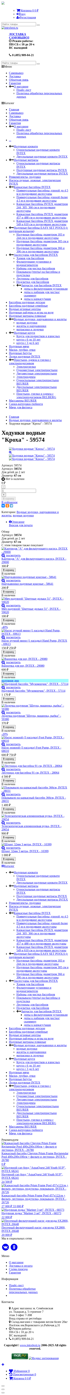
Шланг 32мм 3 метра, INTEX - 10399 (25, 851)
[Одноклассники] (7, 505)
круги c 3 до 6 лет (27, 343)
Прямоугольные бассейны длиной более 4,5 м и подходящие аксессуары (42, 199)
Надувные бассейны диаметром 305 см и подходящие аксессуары (42, 243)
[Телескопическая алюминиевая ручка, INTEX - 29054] (35, 817)
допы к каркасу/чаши (37, 299)
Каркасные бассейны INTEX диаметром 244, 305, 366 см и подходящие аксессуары (42, 207)
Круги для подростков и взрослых (38, 336)
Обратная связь (18, 79)
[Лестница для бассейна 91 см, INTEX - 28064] (35, 766)
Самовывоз (16, 73)
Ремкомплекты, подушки (25, 176)
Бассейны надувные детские (27, 302)
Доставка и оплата (20, 1265)
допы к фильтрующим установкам (46, 288)
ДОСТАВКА (17, 34)
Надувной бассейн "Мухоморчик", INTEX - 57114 (33, 690)
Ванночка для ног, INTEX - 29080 (22, 665)
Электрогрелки (26, 366)
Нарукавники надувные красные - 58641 (27, 583)
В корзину (8, 498)
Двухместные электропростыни (36, 373)
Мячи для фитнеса (20, 407)
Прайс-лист (23, 90)
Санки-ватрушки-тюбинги (26, 404)
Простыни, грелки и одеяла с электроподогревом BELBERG (36, 395)
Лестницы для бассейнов (32, 278)
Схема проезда (18, 1269)
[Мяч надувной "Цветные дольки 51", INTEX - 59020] (35, 600)
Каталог (9, 866)
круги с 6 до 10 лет (28, 339)
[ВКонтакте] (3, 505)
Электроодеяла (25, 376)
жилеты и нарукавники (31, 326)
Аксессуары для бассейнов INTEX (36, 254)
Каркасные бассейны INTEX (32, 187)
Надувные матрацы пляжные (27, 315)
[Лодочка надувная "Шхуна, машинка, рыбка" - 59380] (35, 707)
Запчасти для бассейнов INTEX (41, 285)
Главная (14, 109)
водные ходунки (26, 322)
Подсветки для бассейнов (32, 282)
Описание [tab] (18, 521)
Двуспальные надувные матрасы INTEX (42, 173)
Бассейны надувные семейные (28, 305)
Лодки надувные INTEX (24, 356)
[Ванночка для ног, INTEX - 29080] (35, 659)
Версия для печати (21, 525)
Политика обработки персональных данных (23, 1290)
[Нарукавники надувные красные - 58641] (35, 577)
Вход (22, 14)
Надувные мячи (19, 346)
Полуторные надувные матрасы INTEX (41, 170)
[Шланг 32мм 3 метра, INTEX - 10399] (35, 844)
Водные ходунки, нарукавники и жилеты (40, 319)
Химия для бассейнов (30, 258)
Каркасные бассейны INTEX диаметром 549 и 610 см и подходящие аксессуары (42, 222)
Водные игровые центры (25, 309)
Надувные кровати (26, 146)
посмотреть (13, 555)
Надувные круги (24, 332)
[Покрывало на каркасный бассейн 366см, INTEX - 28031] (35, 789)
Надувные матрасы (26, 160)
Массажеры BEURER (23, 400)
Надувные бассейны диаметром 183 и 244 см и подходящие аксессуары (40, 236)
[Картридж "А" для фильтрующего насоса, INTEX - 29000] (35, 550)
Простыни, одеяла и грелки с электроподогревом (30, 361)
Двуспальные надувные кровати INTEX (42, 156)
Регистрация (28, 17)
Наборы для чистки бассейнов (35, 268)
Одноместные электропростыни (36, 370)
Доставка (15, 76)
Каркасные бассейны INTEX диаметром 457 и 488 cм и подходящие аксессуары (42, 216)
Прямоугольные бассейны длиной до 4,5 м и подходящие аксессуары (42, 192)
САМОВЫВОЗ (19, 37)
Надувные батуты (20, 353)
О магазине (21, 86)
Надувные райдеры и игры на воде (31, 312)
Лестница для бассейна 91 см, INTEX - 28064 (30, 772)
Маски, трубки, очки (22, 349)
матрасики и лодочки (30, 329)
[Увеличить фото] (3, 555)
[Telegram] (11, 505)
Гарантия (15, 83)
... (10, 140)
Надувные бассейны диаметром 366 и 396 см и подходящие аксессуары (40, 249)
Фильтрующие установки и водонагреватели (33, 263)
